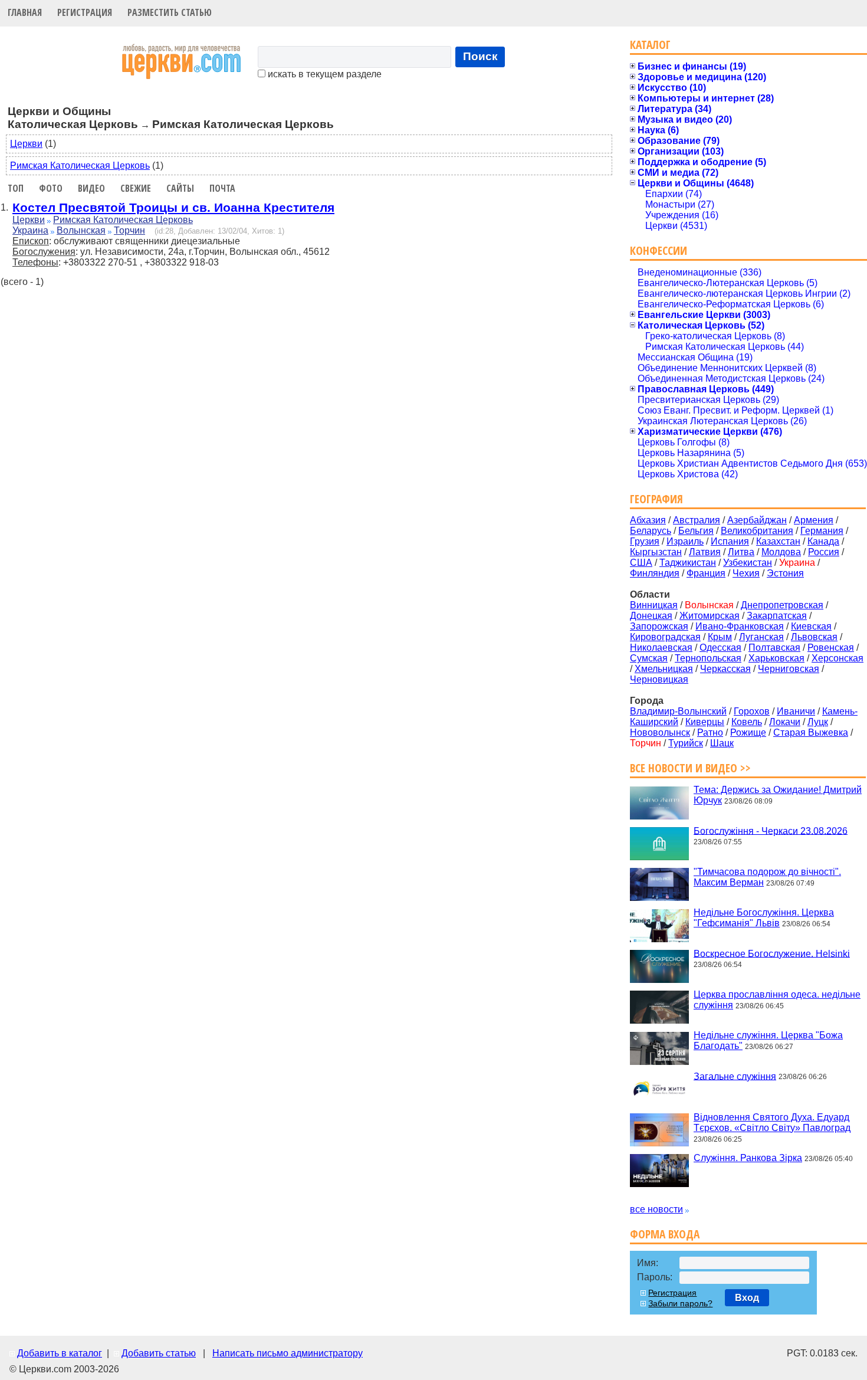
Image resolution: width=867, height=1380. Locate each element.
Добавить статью (158, 1353)
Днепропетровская (782, 605)
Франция (706, 573)
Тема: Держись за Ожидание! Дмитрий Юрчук (778, 795)
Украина (30, 230)
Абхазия (648, 520)
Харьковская (776, 658)
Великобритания (757, 531)
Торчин (129, 230)
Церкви (26, 144)
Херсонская (837, 658)
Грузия (644, 541)
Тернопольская (708, 658)
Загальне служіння (735, 1076)
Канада (823, 541)
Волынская (81, 230)
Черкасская (725, 669)
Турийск (685, 743)
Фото (51, 188)
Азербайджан (757, 520)
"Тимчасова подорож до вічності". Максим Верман (767, 877)
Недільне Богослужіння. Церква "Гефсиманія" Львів (764, 917)
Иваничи (796, 711)
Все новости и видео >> (690, 768)
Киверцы (704, 722)
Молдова (781, 552)
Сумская (649, 658)
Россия (823, 552)
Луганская (761, 637)
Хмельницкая (664, 669)
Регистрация (84, 12)
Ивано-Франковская (739, 626)
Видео (91, 188)
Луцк (817, 722)
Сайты (180, 188)
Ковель (746, 722)
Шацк (722, 743)
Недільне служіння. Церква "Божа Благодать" (768, 1040)
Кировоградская (665, 637)
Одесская (720, 648)
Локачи (784, 722)
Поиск (480, 56)
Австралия (696, 520)
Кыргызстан (656, 552)
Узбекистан (747, 563)
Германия (821, 531)
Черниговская (788, 669)
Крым (720, 637)
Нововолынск (660, 732)
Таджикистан (687, 563)
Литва (741, 552)
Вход (747, 1298)
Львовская (814, 637)
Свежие (135, 188)
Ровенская (830, 648)
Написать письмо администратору (287, 1353)
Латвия (705, 552)
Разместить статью (169, 12)
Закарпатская (777, 616)
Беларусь (650, 531)
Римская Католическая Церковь (80, 165)
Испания (730, 541)
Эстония (785, 573)
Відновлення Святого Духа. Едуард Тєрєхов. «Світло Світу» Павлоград (772, 1122)
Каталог (650, 45)
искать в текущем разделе (323, 74)
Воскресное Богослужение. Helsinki (772, 953)
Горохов (752, 711)
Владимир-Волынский (678, 711)
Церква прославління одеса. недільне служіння (777, 999)
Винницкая (654, 605)
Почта (222, 188)
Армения (813, 520)
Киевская (811, 626)
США (641, 563)
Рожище (748, 732)
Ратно (710, 732)
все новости (656, 1209)
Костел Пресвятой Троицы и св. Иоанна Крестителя (173, 207)
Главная (25, 12)
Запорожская (659, 626)
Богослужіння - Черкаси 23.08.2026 (771, 830)
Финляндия (654, 573)
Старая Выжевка (810, 732)
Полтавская (774, 648)
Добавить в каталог (59, 1353)
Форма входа (664, 1234)
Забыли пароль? (680, 1303)
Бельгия (696, 531)
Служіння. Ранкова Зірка (748, 1158)
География (656, 499)
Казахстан (778, 541)
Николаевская (661, 648)
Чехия (746, 573)
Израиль (685, 541)
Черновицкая (659, 679)
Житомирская (709, 616)
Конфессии (658, 250)
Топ (16, 188)
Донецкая (651, 616)
